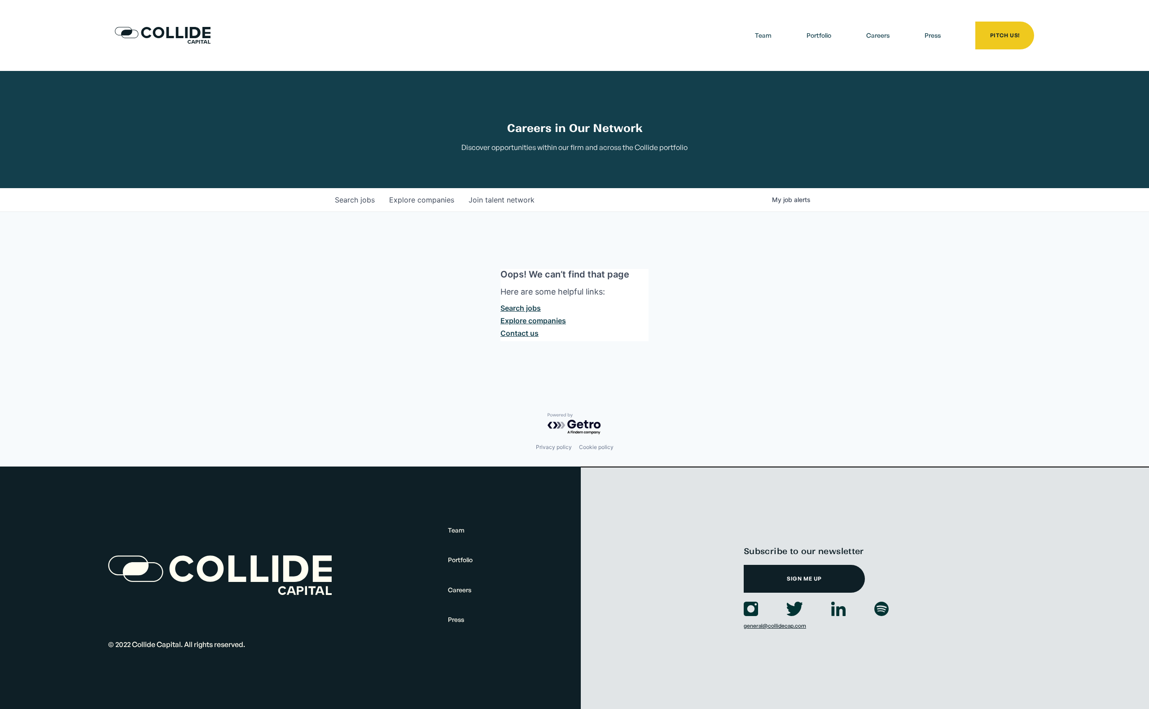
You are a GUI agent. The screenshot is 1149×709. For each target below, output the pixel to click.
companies (421, 199)
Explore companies (533, 320)
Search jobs (520, 308)
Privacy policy (554, 447)
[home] (163, 35)
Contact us (519, 333)
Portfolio (819, 35)
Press (933, 35)
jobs (355, 199)
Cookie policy (596, 447)
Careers (878, 35)
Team (763, 35)
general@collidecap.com (775, 625)
